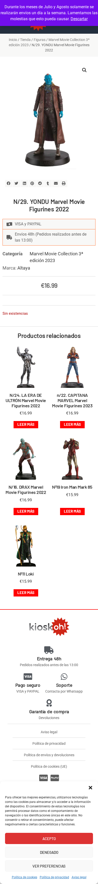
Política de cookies (24, 877)
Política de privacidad (54, 877)
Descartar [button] (79, 18)
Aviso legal (79, 877)
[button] (90, 787)
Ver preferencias (49, 866)
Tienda (25, 40)
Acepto (49, 838)
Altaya (23, 268)
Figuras (39, 40)
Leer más (25, 424)
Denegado (49, 852)
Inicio (13, 40)
